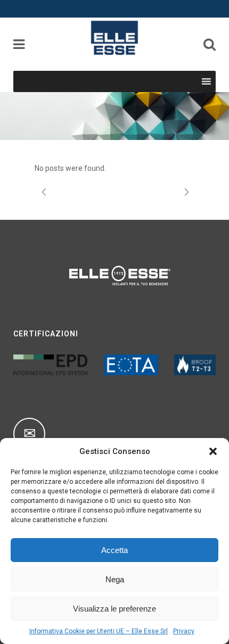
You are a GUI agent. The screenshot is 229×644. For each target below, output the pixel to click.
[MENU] (187, 81)
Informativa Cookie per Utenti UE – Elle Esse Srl (98, 631)
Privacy (183, 631)
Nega (114, 579)
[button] (213, 451)
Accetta (114, 550)
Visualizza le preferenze (114, 608)
